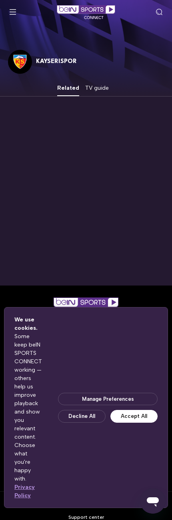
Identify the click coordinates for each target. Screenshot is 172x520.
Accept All (134, 416)
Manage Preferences (108, 399)
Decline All (81, 416)
